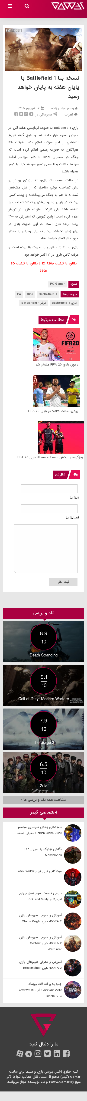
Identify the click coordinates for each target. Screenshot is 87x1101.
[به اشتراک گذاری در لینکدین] (26, 114)
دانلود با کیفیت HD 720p (59, 263)
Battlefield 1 (48, 294)
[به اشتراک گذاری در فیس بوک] (16, 114)
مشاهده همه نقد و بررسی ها (44, 799)
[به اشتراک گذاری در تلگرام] (31, 114)
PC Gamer (57, 283)
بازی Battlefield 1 (64, 302)
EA (19, 294)
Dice (30, 294)
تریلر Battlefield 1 (33, 302)
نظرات (68, 114)
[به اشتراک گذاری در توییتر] (21, 114)
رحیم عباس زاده (62, 108)
